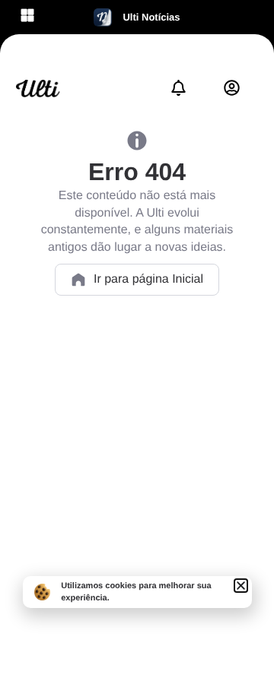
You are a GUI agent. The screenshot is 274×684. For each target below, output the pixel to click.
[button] (241, 585)
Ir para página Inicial (148, 279)
